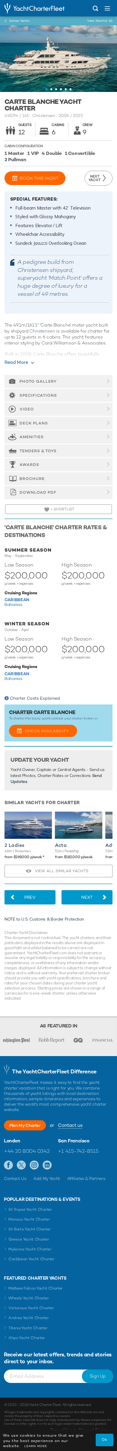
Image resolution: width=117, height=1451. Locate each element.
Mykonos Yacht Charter (29, 1249)
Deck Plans (34, 423)
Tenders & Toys (38, 450)
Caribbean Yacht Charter (31, 1258)
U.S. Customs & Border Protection (52, 919)
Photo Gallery (38, 381)
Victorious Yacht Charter (31, 1307)
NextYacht (94, 178)
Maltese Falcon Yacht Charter (35, 1288)
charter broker (83, 718)
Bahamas (13, 604)
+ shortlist (62, 509)
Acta (61, 845)
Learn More (35, 1446)
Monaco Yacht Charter (29, 1219)
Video (27, 409)
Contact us (70, 1125)
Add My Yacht (46, 1178)
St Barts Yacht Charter (29, 1229)
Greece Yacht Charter (28, 1239)
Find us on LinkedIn (47, 1165)
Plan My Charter (24, 1125)
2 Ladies (14, 845)
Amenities (32, 436)
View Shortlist (99, 21)
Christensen (42, 331)
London (12, 1141)
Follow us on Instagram (34, 1165)
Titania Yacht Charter (27, 1327)
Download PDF (38, 492)
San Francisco (73, 1141)
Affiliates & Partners (86, 1178)
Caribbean (16, 599)
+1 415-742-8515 (78, 1151)
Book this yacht (39, 178)
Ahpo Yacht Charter (26, 1337)
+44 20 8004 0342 (26, 1151)
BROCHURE (32, 478)
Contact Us (15, 1178)
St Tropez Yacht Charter (30, 1209)
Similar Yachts (19, 21)
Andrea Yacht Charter (28, 1317)
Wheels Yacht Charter (28, 1298)
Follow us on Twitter (21, 1165)
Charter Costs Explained (35, 698)
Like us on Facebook (8, 1165)
